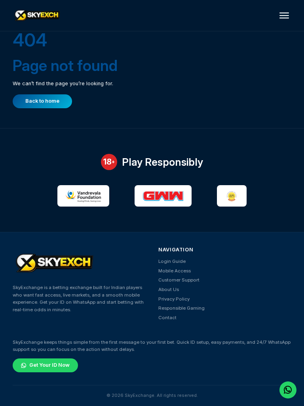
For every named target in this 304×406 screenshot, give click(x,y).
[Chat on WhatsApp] (288, 390)
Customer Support (179, 280)
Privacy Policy (174, 299)
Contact (167, 317)
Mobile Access (174, 271)
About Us (168, 289)
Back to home (42, 101)
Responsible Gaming (181, 308)
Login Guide (172, 261)
